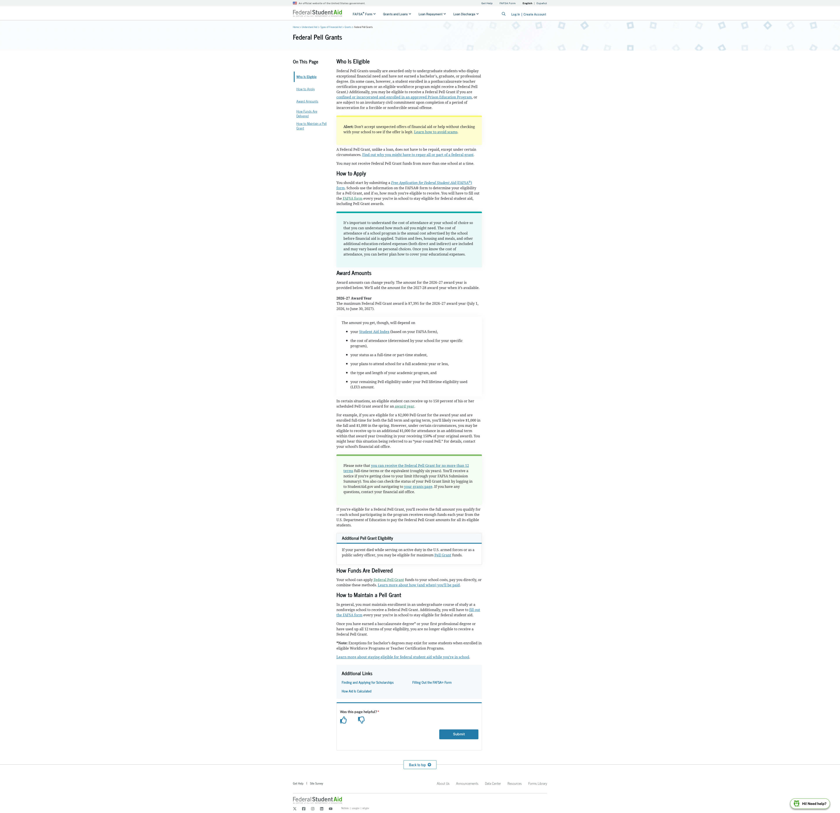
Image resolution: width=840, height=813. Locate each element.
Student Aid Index (374, 331)
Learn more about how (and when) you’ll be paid (419, 585)
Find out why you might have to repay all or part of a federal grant (418, 154)
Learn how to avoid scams (435, 132)
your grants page (418, 486)
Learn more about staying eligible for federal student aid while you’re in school (402, 657)
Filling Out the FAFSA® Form (432, 682)
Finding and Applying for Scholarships (368, 682)
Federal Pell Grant (389, 579)
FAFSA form (352, 198)
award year (404, 406)
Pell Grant (442, 555)
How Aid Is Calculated (356, 691)
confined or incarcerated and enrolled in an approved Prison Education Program (404, 97)
